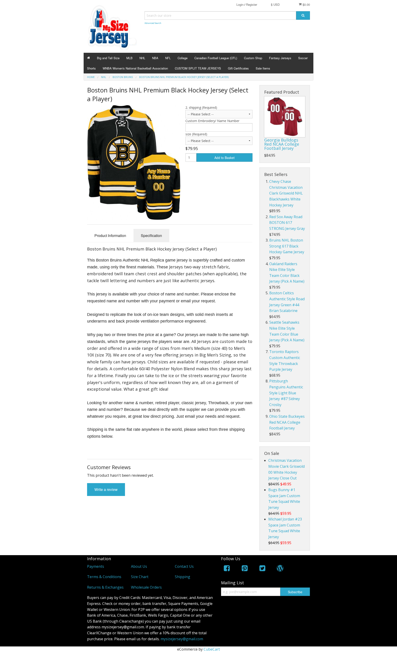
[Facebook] (226, 569)
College (182, 58)
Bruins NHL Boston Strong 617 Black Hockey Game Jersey (286, 246)
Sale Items (263, 68)
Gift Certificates (238, 68)
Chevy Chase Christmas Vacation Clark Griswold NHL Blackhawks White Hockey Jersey (286, 193)
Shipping (182, 576)
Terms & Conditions (104, 576)
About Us (139, 566)
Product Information (110, 235)
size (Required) (196, 134)
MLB (129, 58)
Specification (151, 235)
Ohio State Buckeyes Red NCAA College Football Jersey (287, 422)
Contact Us (184, 566)
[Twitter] (262, 569)
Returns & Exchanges (105, 587)
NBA (155, 58)
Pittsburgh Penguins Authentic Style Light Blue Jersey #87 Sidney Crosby (286, 393)
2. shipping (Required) (201, 107)
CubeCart (212, 649)
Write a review (106, 489)
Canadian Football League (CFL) (215, 58)
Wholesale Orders (146, 587)
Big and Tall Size (108, 58)
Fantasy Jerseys (280, 58)
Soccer (303, 58)
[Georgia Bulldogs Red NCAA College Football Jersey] (284, 116)
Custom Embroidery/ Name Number (212, 121)
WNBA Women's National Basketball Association (135, 68)
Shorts (91, 68)
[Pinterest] (244, 569)
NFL (168, 58)
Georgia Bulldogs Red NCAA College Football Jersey (281, 144)
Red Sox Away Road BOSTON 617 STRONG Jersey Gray (287, 222)
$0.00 (306, 4)
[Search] (303, 15)
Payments (95, 566)
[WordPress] (280, 569)
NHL (142, 58)
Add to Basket (224, 157)
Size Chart (139, 576)
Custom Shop (253, 58)
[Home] (89, 58)
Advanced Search (153, 23)
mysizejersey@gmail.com (182, 638)
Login (240, 4)
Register (251, 4)
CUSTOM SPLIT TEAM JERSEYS (198, 68)
